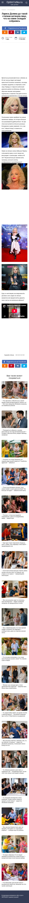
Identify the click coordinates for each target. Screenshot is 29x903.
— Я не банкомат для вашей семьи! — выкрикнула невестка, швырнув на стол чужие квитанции (14, 884)
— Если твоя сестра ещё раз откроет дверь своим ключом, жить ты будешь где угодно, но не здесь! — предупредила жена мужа (14, 573)
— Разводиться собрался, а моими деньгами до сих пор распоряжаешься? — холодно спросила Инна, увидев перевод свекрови (14, 432)
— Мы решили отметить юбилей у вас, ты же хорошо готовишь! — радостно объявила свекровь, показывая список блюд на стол (14, 743)
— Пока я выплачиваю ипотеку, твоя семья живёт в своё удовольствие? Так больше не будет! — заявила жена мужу (14, 488)
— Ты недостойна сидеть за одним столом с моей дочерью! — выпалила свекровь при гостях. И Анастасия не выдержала (14, 714)
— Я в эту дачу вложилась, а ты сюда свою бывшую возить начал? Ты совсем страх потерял (14, 658)
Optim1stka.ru (15, 2)
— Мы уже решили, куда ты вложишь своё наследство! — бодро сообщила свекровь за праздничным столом (13, 601)
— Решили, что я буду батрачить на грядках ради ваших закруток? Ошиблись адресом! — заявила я (14, 461)
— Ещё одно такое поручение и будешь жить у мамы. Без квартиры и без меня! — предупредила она (14, 544)
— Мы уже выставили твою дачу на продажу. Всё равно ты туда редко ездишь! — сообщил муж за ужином (12, 828)
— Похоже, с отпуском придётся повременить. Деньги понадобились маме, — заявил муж (13, 516)
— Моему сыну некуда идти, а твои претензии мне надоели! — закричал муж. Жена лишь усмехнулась (14, 686)
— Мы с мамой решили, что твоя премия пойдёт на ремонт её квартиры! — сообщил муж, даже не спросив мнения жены (14, 630)
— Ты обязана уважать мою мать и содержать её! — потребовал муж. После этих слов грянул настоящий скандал (14, 771)
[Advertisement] (14, 60)
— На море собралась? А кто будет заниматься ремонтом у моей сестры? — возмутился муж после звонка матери (14, 856)
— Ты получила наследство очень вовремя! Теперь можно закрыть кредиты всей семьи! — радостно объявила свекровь (12, 800)
